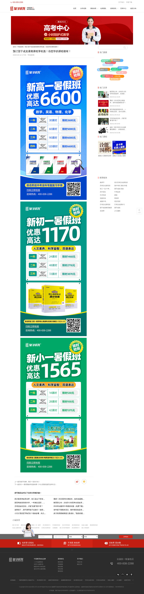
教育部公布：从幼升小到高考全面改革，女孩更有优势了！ (69, 503)
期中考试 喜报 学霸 (120, 185)
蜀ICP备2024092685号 (62, 590)
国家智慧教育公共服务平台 (26, 580)
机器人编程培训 (16, 528)
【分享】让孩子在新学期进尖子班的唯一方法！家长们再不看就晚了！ (108, 75)
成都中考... (103, 201)
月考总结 (105, 61)
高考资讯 (60, 571)
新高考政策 (114, 70)
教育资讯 (60, 562)
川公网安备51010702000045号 (86, 590)
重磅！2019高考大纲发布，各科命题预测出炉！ (69, 499)
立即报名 (125, 536)
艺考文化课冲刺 (35, 528)
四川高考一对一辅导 (35, 525)
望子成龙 (117, 207)
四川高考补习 (46, 525)
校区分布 (133, 8)
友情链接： (13, 580)
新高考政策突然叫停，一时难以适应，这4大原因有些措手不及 (30, 503)
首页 (74, 8)
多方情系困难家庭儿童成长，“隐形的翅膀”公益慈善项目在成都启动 (69, 513)
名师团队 (103, 8)
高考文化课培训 (105, 185)
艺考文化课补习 (119, 204)
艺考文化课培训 (105, 204)
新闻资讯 (113, 8)
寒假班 (116, 198)
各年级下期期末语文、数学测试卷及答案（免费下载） (69, 510)
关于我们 (121, 2)
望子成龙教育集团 (106, 207)
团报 (115, 195)
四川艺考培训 (66, 525)
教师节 (102, 182)
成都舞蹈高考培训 (66, 580)
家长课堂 (60, 566)
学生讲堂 (60, 569)
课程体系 (93, 8)
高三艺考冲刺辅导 (65, 528)
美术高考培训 (75, 525)
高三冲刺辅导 (85, 528)
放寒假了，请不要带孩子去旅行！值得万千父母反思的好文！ (123, 68)
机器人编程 (85, 525)
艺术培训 (103, 195)
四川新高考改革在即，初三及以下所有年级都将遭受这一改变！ (30, 499)
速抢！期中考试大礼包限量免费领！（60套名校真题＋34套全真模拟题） (122, 72)
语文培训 (117, 201)
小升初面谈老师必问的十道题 (108, 65)
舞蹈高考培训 (94, 525)
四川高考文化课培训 (121, 182)
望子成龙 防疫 (119, 189)
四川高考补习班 (41, 580)
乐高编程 (55, 528)
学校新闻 (20, 47)
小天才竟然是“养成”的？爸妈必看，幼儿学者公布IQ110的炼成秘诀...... (119, 76)
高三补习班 (15, 525)
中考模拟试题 (115, 60)
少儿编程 (117, 211)
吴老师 (102, 211)
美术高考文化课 (78, 580)
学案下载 (129, 2)
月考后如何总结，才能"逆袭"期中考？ (29, 506)
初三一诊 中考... (105, 189)
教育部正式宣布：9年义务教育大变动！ (103, 70)
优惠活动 (103, 198)
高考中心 (123, 8)
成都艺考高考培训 (53, 580)
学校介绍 (79, 562)
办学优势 (83, 8)
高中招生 (103, 192)
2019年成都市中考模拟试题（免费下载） (69, 506)
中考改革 (117, 192)
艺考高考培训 (56, 525)
